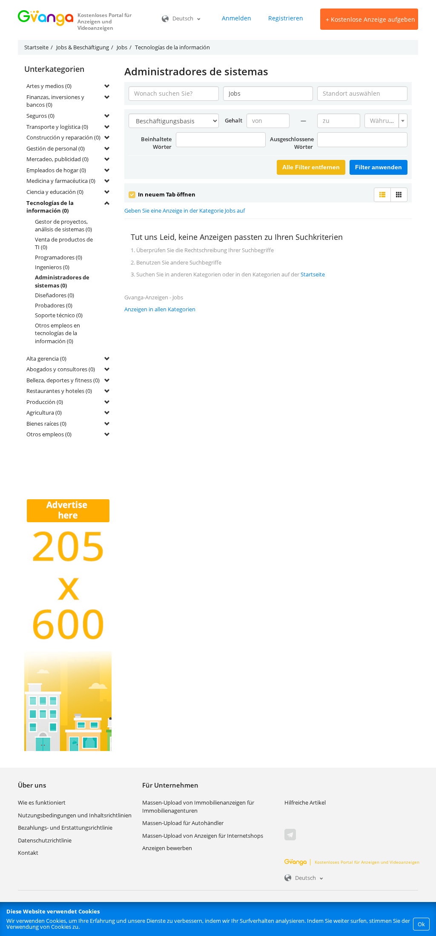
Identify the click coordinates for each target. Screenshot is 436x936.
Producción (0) (44, 402)
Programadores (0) (58, 257)
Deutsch (183, 18)
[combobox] (385, 121)
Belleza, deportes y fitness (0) (63, 380)
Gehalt (233, 120)
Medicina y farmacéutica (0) (60, 181)
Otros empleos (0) (49, 434)
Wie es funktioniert (42, 802)
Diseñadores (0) (54, 295)
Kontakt (28, 852)
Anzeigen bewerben (167, 848)
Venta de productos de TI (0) (64, 243)
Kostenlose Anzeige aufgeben (370, 19)
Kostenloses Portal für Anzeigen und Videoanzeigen (367, 862)
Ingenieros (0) (52, 267)
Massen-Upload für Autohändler (183, 823)
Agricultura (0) (44, 412)
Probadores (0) (53, 305)
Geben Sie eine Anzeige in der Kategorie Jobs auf (184, 210)
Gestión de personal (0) (55, 148)
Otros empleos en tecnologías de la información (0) (57, 333)
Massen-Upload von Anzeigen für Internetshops (202, 835)
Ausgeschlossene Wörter (292, 143)
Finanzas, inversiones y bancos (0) (55, 101)
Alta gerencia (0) (46, 358)
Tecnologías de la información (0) (50, 207)
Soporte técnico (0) (59, 315)
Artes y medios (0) (49, 86)
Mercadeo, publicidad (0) (57, 159)
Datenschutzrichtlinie (45, 840)
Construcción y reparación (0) (63, 137)
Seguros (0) (40, 115)
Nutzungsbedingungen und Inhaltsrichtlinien (75, 815)
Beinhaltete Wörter (156, 143)
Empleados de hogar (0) (56, 170)
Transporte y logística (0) (57, 127)
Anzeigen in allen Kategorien (159, 309)
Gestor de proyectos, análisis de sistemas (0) (63, 225)
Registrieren (285, 18)
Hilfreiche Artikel (305, 802)
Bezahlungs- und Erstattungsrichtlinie (65, 827)
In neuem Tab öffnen (166, 194)
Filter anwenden (378, 167)
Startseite (313, 274)
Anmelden (236, 18)
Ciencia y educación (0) (54, 192)
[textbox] (383, 121)
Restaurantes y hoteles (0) (59, 391)
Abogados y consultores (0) (60, 369)
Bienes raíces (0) (46, 423)
